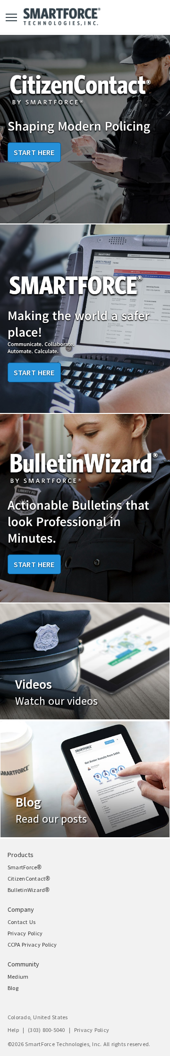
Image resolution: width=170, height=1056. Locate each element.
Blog (13, 988)
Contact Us (21, 922)
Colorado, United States (38, 1017)
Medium (18, 977)
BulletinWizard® (29, 890)
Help (13, 1030)
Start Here (34, 152)
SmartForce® (25, 867)
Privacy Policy (25, 933)
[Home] (62, 16)
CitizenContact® (29, 878)
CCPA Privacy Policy (32, 944)
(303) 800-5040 (46, 1030)
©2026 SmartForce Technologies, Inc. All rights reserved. (79, 1044)
